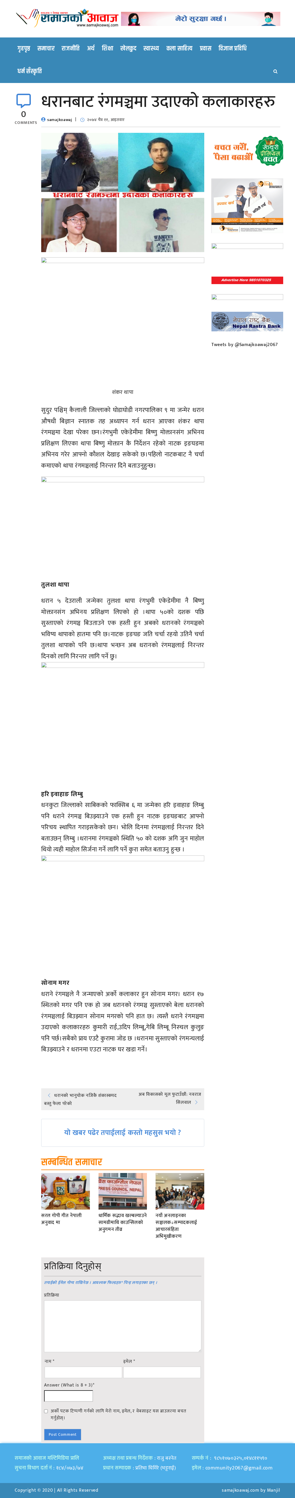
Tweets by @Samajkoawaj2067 (244, 345)
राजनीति (71, 49)
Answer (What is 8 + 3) (69, 1385)
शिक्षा (107, 49)
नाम (49, 1361)
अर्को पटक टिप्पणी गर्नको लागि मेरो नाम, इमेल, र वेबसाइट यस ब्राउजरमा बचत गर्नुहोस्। (118, 1414)
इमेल (129, 1361)
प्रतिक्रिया (51, 1295)
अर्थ (91, 49)
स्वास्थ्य (151, 49)
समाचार (46, 49)
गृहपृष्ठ (24, 49)
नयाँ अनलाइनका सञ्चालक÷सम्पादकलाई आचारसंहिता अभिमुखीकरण (176, 1226)
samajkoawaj (59, 119)
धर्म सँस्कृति (30, 71)
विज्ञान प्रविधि (233, 49)
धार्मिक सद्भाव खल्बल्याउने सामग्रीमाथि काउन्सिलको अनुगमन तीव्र (123, 1222)
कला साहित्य (180, 49)
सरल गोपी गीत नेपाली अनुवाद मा (61, 1219)
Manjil (273, 1490)
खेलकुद (128, 49)
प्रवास (206, 49)
